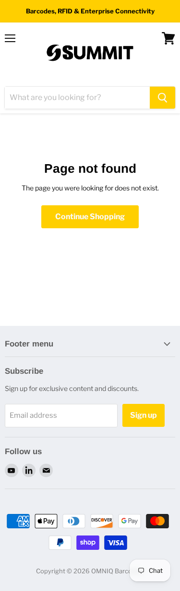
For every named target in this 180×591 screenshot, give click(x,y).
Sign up (143, 415)
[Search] (162, 98)
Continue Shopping (90, 216)
